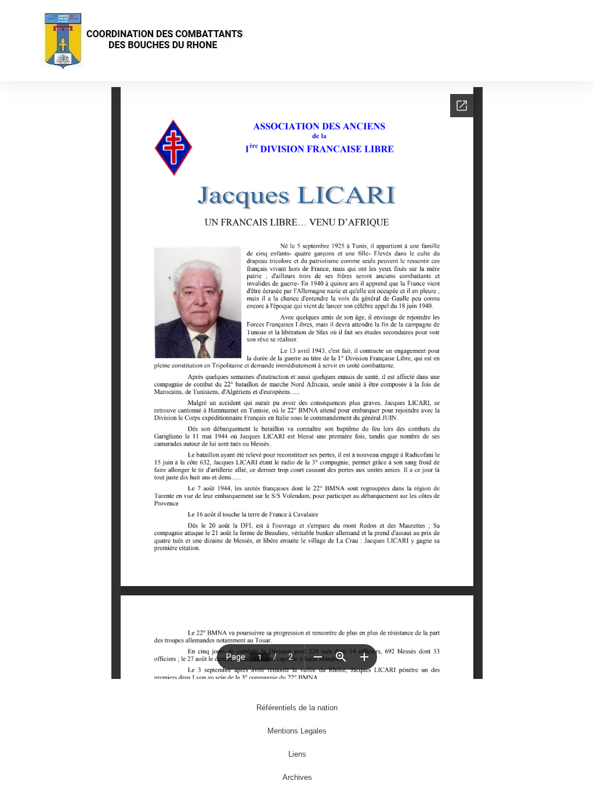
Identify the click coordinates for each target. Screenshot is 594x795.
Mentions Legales (297, 731)
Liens (297, 754)
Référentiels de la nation (297, 707)
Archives (297, 777)
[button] (574, 40)
